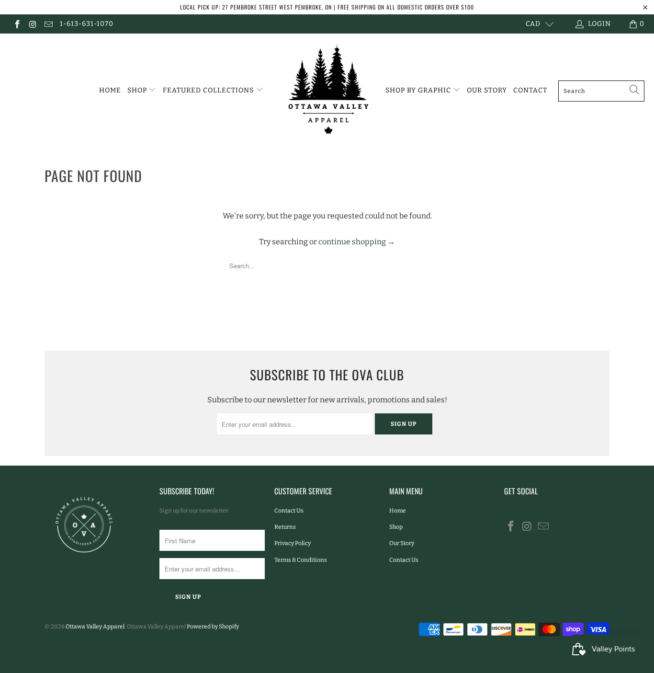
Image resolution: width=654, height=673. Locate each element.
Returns (285, 527)
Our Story (487, 90)
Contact (530, 90)
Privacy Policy (292, 543)
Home (110, 90)
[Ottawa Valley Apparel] (327, 91)
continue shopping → (356, 241)
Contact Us (289, 510)
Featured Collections (209, 90)
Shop (138, 90)
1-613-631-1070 (86, 24)
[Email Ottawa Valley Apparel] (48, 24)
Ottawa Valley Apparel (95, 626)
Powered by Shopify (213, 626)
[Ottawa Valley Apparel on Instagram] (32, 24)
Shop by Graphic (419, 90)
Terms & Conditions (300, 560)
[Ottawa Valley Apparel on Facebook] (17, 24)
